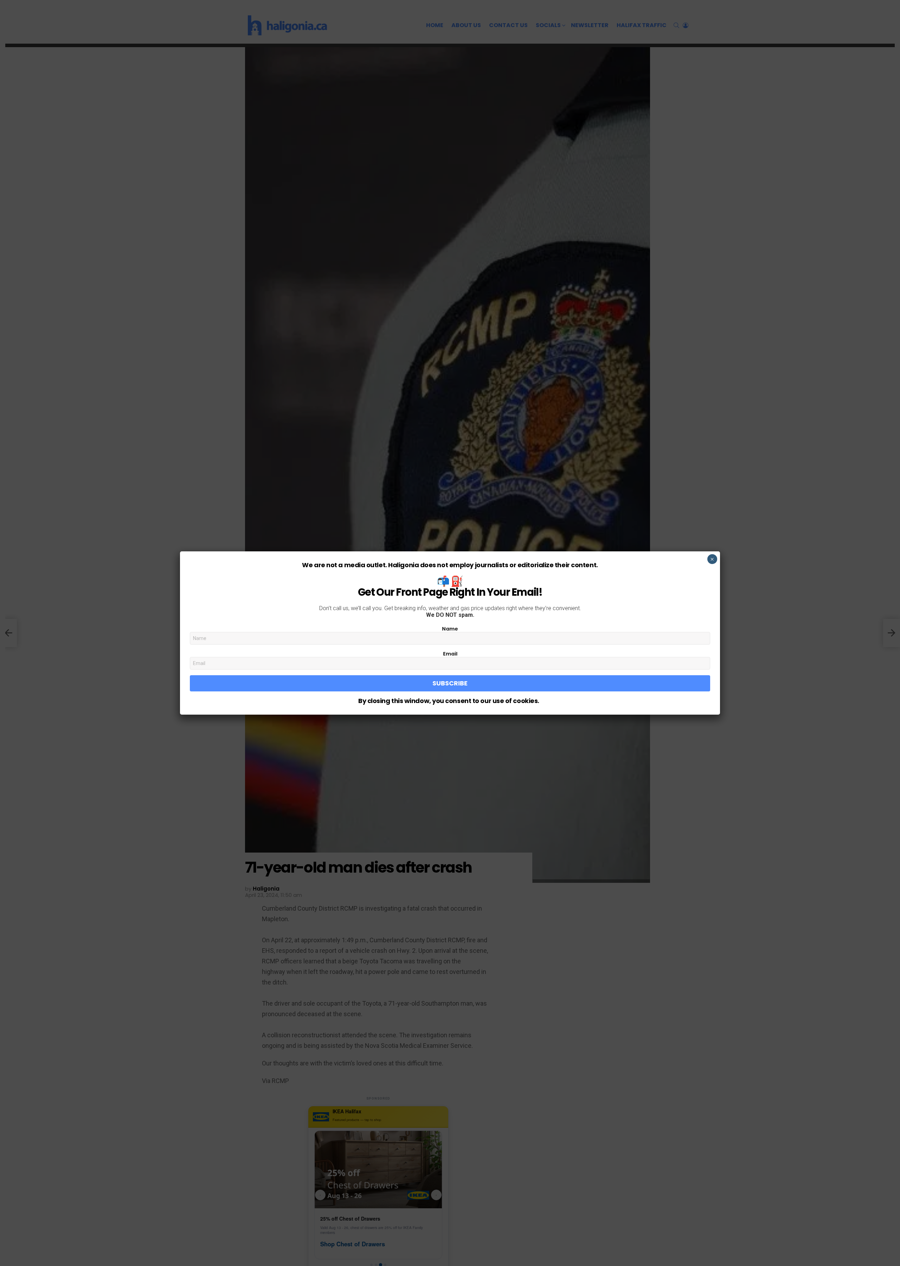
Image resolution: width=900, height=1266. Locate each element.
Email (450, 653)
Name (450, 628)
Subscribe (450, 683)
